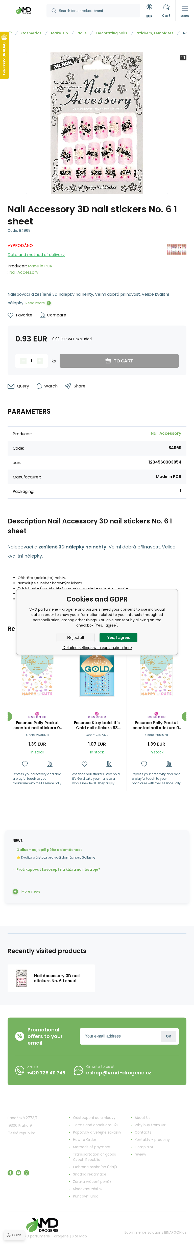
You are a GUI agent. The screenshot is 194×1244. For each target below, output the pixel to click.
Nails (82, 33)
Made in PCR (40, 266)
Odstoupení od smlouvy (94, 1117)
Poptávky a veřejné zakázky (97, 1132)
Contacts (143, 1132)
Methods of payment (92, 1146)
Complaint (144, 1146)
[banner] (23, 11)
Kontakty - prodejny (152, 1139)
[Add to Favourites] (25, 764)
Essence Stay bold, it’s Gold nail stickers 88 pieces (97, 725)
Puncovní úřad (86, 1196)
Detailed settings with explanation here (97, 648)
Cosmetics (31, 33)
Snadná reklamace (89, 1174)
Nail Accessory (23, 272)
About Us (142, 1117)
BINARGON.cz (175, 1232)
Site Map (79, 1236)
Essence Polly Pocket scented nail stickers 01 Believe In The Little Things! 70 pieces (37, 725)
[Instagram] (26, 1173)
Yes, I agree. (118, 637)
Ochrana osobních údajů (95, 1166)
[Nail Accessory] (176, 257)
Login (168, 1036)
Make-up (59, 33)
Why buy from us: (150, 1124)
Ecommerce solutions (144, 1232)
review (140, 1154)
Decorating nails (111, 33)
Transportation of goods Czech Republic (94, 1157)
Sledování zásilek (88, 1188)
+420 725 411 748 (46, 1073)
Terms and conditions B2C (96, 1124)
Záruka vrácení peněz (92, 1181)
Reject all (75, 637)
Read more (35, 303)
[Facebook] (10, 1173)
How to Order (84, 1139)
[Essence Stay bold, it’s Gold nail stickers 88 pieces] (97, 672)
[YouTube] (18, 1173)
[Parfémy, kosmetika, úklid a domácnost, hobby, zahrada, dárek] (10, 33)
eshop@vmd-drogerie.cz (118, 1072)
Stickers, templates (155, 33)
